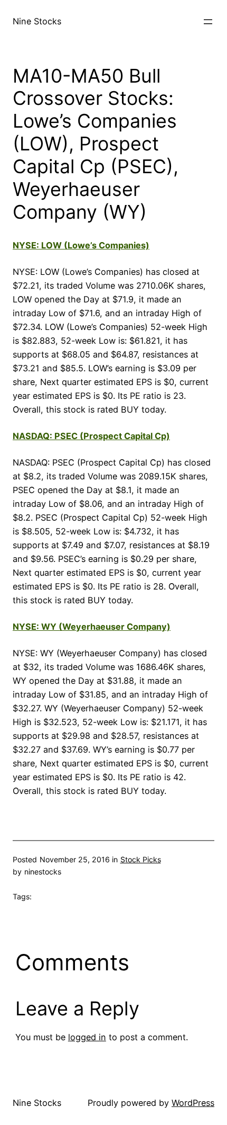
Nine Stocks (37, 21)
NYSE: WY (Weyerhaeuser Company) (92, 626)
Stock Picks (140, 859)
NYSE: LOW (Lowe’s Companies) (81, 245)
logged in (87, 1037)
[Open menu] (208, 21)
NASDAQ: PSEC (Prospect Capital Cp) (91, 436)
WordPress (193, 1102)
